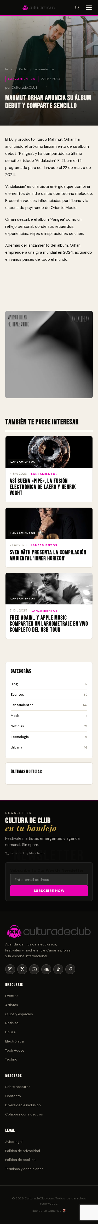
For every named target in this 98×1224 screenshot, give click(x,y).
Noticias (49, 726)
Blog (49, 684)
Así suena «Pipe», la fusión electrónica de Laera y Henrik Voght (43, 487)
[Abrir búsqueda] (77, 7)
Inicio (9, 69)
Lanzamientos (44, 69)
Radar (23, 69)
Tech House (14, 1050)
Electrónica (14, 1041)
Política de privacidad (22, 1151)
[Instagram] (10, 969)
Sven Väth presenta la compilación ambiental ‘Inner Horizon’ (48, 555)
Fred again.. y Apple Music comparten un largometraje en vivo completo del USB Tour (49, 623)
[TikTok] (58, 969)
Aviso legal (13, 1142)
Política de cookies (20, 1160)
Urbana (49, 747)
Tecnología (49, 737)
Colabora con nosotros (24, 1114)
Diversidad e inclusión (23, 1105)
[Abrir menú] (89, 7)
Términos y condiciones (24, 1169)
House (10, 1032)
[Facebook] (70, 969)
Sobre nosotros (17, 1087)
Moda (49, 715)
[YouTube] (34, 969)
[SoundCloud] (46, 969)
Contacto (13, 1096)
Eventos (49, 694)
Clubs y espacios (19, 1014)
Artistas (11, 1005)
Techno (11, 1059)
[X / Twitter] (22, 969)
